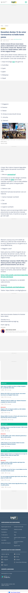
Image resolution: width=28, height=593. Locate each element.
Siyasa (2, 397)
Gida (2, 25)
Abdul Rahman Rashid (18, 39)
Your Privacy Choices (15, 592)
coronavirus (11, 174)
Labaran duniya (4, 419)
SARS (12, 179)
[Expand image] (26, 124)
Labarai (6, 25)
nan (13, 62)
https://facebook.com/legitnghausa (13, 287)
